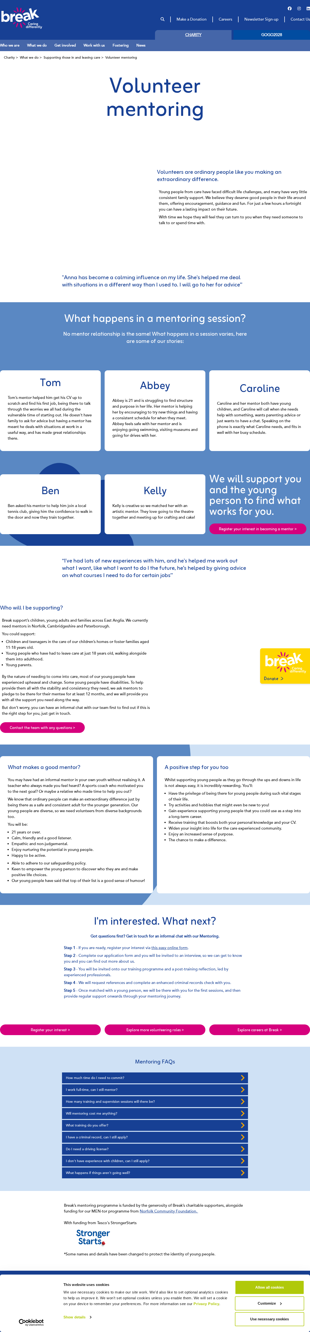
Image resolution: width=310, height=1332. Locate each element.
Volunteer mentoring (121, 58)
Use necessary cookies (269, 1319)
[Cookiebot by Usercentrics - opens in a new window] (31, 1322)
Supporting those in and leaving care (72, 58)
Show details (74, 1317)
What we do (29, 58)
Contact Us (300, 19)
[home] (31, 18)
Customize (267, 1303)
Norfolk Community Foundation (168, 1211)
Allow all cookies (269, 1287)
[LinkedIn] (308, 8)
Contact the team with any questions (42, 728)
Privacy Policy (206, 1304)
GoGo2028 (271, 34)
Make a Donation (192, 19)
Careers (225, 19)
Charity (193, 34)
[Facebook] (290, 8)
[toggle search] (162, 19)
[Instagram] (299, 8)
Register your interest (50, 1030)
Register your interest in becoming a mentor (258, 529)
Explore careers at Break (260, 1030)
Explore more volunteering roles (155, 1030)
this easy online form (169, 947)
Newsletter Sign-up (261, 19)
